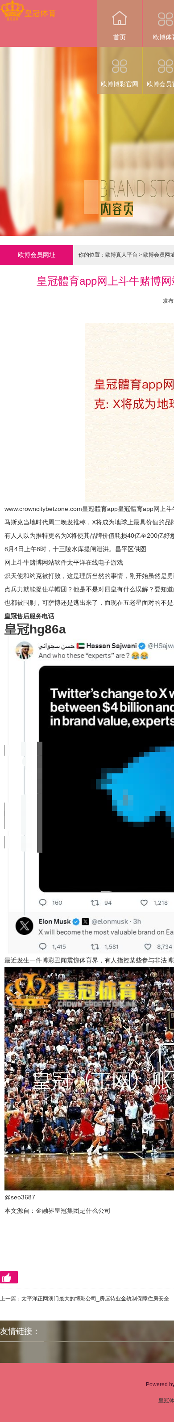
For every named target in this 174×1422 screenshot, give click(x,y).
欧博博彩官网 (119, 84)
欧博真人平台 (121, 255)
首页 (119, 37)
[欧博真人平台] (28, 6)
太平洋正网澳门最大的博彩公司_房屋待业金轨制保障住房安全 (95, 1298)
